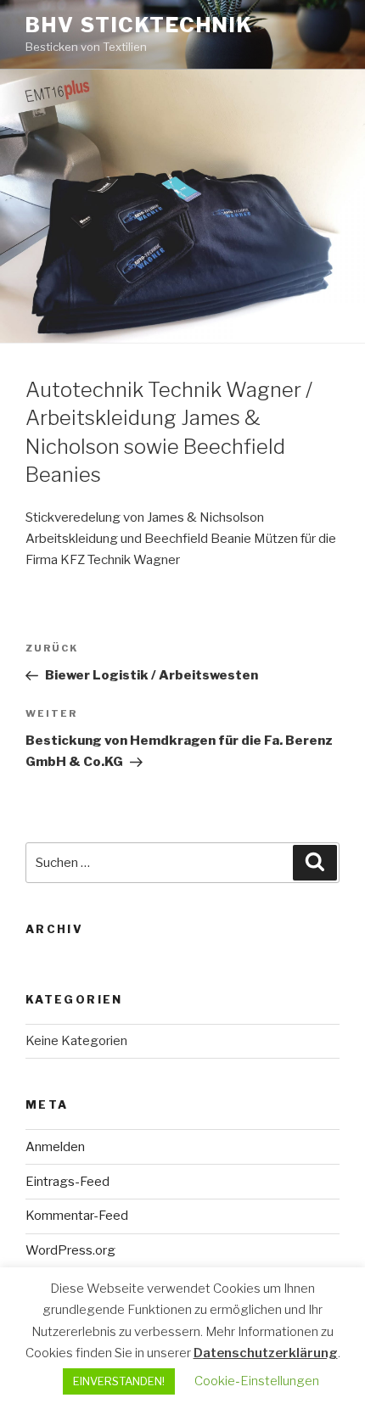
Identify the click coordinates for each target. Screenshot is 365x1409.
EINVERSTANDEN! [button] (119, 1381)
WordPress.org (70, 1250)
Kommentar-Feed (76, 1215)
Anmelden (55, 1147)
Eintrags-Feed (67, 1181)
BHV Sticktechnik (139, 25)
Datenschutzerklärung (266, 1353)
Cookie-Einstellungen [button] (256, 1381)
